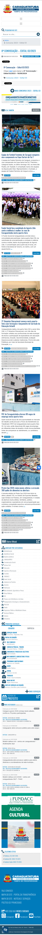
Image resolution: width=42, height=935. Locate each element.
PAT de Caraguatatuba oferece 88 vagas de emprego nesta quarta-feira (18, 415)
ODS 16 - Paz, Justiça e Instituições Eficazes (16, 266)
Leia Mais (36, 175)
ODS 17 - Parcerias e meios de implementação (16, 268)
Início (6, 40)
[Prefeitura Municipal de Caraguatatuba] (21, 9)
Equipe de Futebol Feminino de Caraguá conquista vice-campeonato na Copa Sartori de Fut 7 (20, 156)
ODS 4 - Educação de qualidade (12, 273)
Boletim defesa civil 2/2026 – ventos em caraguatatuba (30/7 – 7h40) (16, 778)
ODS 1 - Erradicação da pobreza (12, 258)
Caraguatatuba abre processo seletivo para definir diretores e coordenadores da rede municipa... (20, 761)
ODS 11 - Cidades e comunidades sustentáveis (16, 263)
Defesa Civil (11, 748)
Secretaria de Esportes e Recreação (13, 177)
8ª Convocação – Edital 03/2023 (19, 51)
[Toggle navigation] (21, 19)
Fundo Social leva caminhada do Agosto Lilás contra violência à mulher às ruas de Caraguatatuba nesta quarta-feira (19, 230)
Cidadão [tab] (11, 628)
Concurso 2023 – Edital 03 (31, 56)
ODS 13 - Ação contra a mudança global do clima (15, 752)
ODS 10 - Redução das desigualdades (13, 261)
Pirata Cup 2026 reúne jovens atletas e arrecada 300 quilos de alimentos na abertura (20, 489)
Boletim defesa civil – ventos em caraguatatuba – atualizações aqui (19, 742)
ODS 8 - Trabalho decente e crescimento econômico (18, 366)
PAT (12, 436)
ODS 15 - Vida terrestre (9, 753)
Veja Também (9, 110)
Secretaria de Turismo (14, 718)
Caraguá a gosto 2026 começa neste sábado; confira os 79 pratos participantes (18, 712)
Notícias (7, 175)
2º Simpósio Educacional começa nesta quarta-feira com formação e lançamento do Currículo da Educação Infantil (21, 324)
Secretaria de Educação (19, 348)
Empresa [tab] (30, 628)
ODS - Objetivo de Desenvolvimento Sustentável (17, 180)
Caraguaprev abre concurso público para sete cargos (21, 728)
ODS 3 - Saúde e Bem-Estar (10, 270)
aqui (10, 71)
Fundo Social (15, 253)
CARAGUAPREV (11, 735)
